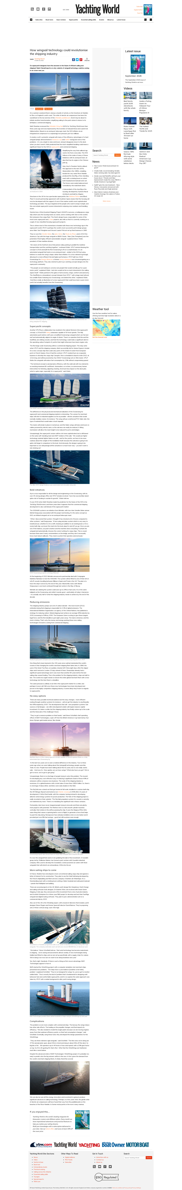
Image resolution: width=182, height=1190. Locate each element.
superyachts (55, 147)
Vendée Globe (46, 234)
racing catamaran (65, 259)
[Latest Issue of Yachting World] (148, 9)
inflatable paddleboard (62, 118)
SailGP (67, 139)
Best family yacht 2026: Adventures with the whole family (129, 105)
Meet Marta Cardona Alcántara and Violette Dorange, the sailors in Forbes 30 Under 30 (107, 194)
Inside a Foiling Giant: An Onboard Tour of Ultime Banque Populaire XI (145, 107)
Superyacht (39, 109)
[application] (60, 1078)
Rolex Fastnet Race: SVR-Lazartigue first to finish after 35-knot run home (130, 132)
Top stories (48, 109)
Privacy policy (127, 1187)
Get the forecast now (99, 337)
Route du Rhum (71, 234)
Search (117, 155)
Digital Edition (138, 10)
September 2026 (133, 76)
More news (107, 201)
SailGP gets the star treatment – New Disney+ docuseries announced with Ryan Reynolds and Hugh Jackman (107, 187)
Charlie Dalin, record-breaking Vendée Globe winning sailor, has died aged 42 (107, 172)
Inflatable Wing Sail (56, 126)
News (96, 161)
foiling (48, 332)
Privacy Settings (136, 1187)
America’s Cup (57, 139)
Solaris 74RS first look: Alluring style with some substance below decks (129, 157)
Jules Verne (58, 234)
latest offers (50, 1129)
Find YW (140, 13)
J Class (51, 219)
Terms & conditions (117, 1187)
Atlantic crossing (63, 792)
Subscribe (139, 6)
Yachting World (39, 59)
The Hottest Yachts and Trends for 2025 (145, 128)
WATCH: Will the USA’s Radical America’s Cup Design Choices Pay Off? (145, 157)
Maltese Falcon (74, 196)
